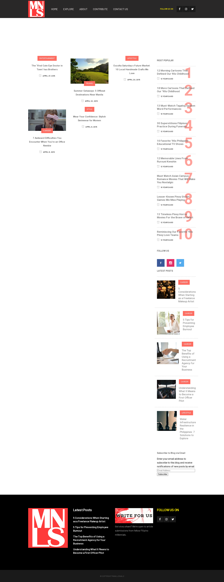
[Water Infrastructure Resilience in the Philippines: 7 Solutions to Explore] (167, 420)
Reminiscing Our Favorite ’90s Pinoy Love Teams (175, 233)
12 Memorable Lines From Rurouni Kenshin (172, 160)
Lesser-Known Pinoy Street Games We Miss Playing (173, 198)
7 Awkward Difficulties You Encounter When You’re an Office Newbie (47, 142)
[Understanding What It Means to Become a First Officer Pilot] (166, 389)
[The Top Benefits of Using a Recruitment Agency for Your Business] (168, 353)
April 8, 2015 (49, 152)
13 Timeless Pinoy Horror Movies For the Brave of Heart (175, 216)
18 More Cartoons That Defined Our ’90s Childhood (175, 90)
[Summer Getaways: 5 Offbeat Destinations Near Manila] (89, 70)
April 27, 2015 (48, 76)
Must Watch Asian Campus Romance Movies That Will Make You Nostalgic (176, 179)
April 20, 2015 (133, 79)
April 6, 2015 (91, 127)
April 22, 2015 (91, 101)
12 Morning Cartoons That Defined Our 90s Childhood (173, 72)
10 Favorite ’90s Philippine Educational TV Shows (172, 142)
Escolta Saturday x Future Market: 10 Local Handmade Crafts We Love (132, 69)
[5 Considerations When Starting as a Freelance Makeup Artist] (166, 289)
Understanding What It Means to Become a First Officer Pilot (187, 394)
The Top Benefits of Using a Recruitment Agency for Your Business (189, 360)
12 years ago (166, 79)
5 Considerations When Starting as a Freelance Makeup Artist (187, 295)
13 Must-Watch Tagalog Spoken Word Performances (176, 107)
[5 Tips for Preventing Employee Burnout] (168, 322)
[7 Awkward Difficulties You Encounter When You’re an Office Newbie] (47, 120)
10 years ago (166, 114)
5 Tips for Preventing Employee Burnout (189, 324)
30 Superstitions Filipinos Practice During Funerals (172, 125)
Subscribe (162, 474)
